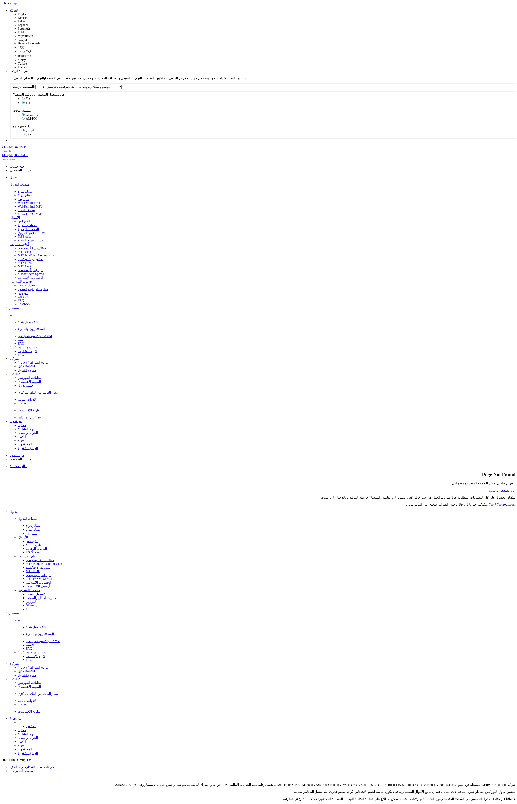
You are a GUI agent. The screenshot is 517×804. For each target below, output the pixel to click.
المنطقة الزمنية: (24, 86)
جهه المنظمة (26, 429)
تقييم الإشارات (27, 351)
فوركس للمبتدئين (29, 417)
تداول (13, 177)
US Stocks (24, 236)
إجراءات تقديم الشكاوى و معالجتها (32, 767)
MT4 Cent (24, 251)
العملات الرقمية (28, 229)
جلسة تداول (26, 385)
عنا (20, 722)
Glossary (23, 296)
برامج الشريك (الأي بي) (33, 362)
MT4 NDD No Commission (36, 255)
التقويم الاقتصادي (29, 381)
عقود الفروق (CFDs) (31, 233)
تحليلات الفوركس (29, 377)
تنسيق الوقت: (22, 110)
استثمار (15, 307)
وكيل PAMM (26, 366)
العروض (23, 293)
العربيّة (14, 10)
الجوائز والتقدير (28, 432)
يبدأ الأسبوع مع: (23, 126)
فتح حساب (17, 166)
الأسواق (15, 217)
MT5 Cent (24, 266)
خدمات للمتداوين (21, 281)
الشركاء (15, 358)
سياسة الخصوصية (22, 771)
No (28, 102)
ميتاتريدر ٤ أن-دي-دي (32, 248)
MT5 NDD (25, 262)
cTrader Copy (26, 210)
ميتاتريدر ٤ (25, 191)
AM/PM (31, 118)
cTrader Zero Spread (31, 274)
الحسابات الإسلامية (30, 277)
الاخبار (22, 436)
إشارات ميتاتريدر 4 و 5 (24, 347)
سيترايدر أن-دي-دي (30, 270)
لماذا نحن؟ (25, 444)
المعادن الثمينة (27, 225)
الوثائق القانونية (28, 448)
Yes (28, 98)
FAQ (21, 300)
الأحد (29, 134)
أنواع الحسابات (19, 244)
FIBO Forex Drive (30, 213)
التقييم (22, 340)
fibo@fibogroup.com (502, 504)
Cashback (24, 304)
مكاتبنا (22, 425)
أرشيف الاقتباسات (38, 586)
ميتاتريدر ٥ (25, 195)
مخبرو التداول (27, 370)
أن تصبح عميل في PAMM (35, 336)
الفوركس (24, 221)
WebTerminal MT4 (30, 202)
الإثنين (30, 130)
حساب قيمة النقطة (30, 240)
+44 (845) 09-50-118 (15, 147)
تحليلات (15, 374)
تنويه (21, 440)
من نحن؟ (16, 421)
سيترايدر (23, 199)
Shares (22, 403)
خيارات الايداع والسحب (33, 289)
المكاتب (31, 726)
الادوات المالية (27, 399)
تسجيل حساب (27, 285)
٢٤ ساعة (32, 114)
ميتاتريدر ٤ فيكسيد (30, 259)
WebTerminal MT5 (30, 206)
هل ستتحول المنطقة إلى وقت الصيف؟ (38, 94)
